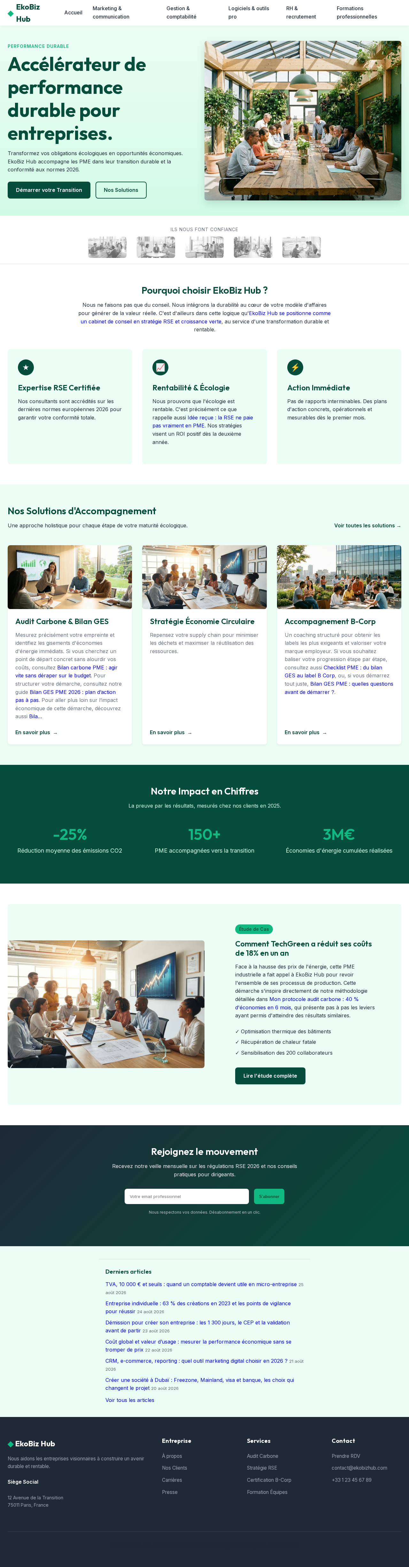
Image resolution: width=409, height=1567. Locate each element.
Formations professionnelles (357, 12)
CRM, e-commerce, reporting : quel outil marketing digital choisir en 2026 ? (196, 1361)
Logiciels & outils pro (248, 12)
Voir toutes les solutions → (367, 525)
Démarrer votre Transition (49, 190)
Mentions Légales (218, 1545)
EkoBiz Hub (24, 13)
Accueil (73, 12)
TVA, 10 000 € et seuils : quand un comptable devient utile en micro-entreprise (201, 1284)
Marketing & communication (111, 12)
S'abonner (269, 1196)
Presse (170, 1492)
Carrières (172, 1480)
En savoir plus (36, 732)
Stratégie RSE (262, 1468)
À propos (172, 1456)
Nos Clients (174, 1468)
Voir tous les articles (129, 1400)
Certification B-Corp (269, 1480)
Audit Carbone (262, 1456)
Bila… (35, 716)
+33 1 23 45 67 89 (352, 1480)
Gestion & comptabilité (181, 12)
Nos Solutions (121, 190)
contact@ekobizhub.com (359, 1468)
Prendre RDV (346, 1456)
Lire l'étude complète (270, 1076)
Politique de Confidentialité (270, 1545)
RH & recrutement (301, 12)
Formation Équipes (267, 1492)
